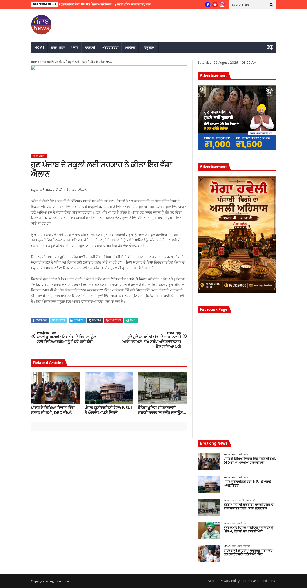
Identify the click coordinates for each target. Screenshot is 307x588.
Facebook (41, 320)
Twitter (61, 320)
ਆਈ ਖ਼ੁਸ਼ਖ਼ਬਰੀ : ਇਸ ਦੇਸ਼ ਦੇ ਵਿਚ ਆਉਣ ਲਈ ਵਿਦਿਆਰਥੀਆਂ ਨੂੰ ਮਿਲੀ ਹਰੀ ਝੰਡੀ (66, 337)
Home (39, 47)
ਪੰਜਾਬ (74, 47)
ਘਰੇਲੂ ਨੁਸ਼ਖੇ (148, 47)
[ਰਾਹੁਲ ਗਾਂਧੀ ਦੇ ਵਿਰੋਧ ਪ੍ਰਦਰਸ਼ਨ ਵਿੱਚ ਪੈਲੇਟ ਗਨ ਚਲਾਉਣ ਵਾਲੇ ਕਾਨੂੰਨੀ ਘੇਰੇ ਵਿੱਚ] (209, 553)
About (212, 581)
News (227, 454)
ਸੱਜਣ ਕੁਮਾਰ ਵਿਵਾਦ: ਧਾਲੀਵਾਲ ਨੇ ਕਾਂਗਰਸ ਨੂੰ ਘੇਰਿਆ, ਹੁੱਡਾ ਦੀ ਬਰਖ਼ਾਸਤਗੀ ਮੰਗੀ (248, 529)
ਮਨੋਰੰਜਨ (130, 47)
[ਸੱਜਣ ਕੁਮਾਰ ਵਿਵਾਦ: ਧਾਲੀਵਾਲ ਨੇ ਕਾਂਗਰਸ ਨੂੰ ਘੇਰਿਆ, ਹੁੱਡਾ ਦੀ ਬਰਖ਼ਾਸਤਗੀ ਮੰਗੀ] (209, 530)
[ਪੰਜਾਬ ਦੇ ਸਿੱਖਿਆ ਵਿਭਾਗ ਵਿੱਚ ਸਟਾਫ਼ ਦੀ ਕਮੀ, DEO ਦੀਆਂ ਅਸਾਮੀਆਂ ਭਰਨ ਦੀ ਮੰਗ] (55, 388)
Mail (133, 320)
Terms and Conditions (259, 581)
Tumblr (96, 320)
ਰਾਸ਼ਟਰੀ (90, 47)
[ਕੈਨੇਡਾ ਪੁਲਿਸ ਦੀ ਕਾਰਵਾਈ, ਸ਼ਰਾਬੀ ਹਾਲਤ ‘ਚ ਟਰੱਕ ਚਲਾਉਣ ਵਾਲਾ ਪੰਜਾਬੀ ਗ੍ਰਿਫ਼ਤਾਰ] (162, 388)
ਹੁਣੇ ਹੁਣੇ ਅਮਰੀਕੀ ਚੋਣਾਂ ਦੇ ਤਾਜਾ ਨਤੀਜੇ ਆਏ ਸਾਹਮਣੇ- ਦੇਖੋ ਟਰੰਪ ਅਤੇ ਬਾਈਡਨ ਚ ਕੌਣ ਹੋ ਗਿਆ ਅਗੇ (151, 340)
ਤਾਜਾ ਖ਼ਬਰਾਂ (58, 47)
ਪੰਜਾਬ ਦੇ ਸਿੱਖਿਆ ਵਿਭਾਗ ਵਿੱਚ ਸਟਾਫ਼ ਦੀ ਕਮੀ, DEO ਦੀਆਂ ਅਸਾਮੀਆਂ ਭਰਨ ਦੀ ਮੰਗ (52, 410)
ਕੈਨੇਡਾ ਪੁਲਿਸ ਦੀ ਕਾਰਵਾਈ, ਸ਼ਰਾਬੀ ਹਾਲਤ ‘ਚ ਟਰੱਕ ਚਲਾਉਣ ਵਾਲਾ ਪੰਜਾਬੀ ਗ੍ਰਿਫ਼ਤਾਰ (148, 4)
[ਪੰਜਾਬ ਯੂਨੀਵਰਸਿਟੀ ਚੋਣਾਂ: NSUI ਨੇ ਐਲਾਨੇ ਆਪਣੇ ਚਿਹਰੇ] (109, 388)
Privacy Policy (230, 581)
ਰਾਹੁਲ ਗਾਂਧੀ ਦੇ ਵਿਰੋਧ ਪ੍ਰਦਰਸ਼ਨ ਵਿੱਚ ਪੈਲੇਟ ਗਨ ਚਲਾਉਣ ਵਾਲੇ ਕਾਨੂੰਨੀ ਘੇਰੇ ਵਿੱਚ (248, 552)
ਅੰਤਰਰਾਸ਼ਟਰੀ (110, 47)
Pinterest (115, 320)
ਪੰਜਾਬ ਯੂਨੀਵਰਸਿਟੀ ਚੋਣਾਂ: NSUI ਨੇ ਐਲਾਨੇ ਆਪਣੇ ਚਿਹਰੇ (71, 4)
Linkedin (79, 320)
